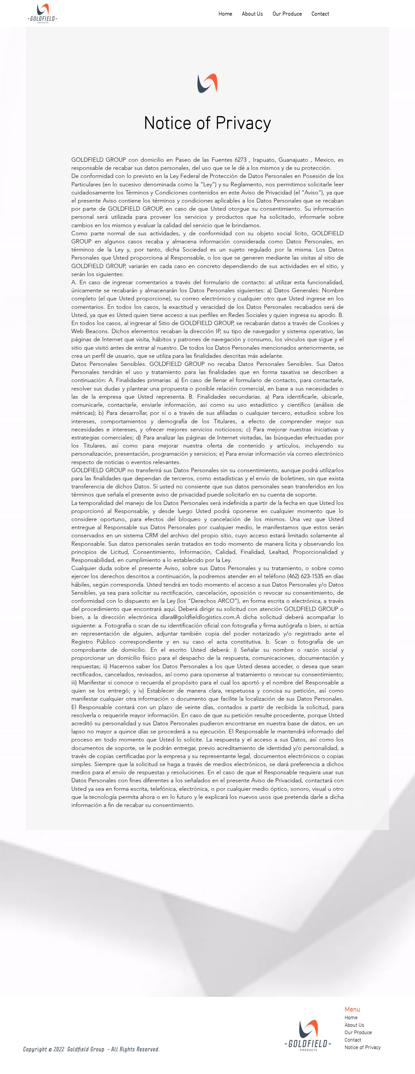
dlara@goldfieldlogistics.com (197, 617)
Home (351, 1016)
